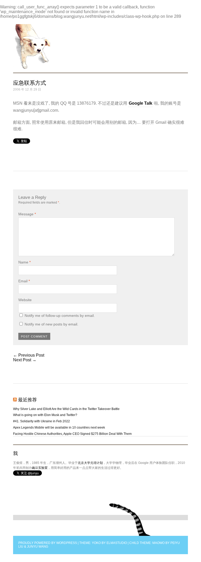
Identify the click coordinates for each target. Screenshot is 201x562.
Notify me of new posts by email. (51, 324)
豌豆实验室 (40, 468)
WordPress (66, 543)
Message (27, 214)
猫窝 (32, 46)
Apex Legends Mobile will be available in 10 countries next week (59, 427)
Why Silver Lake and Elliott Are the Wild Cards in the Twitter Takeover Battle (66, 409)
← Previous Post (28, 355)
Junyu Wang (37, 546)
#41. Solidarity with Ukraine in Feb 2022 (41, 421)
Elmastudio (117, 543)
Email (24, 281)
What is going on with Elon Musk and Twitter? (45, 415)
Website (25, 300)
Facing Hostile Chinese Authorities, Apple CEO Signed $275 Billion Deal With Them (72, 434)
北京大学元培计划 (90, 463)
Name (24, 262)
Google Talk (140, 103)
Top (130, 519)
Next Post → (24, 360)
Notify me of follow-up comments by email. (60, 315)
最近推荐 (27, 399)
